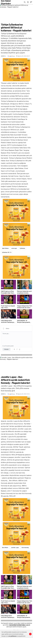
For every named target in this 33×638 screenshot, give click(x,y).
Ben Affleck (5, 547)
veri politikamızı (12, 636)
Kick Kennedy (25, 547)
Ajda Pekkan (5, 248)
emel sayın (14, 248)
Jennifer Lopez (15, 547)
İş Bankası (22, 248)
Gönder (6, 349)
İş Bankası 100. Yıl (6, 252)
